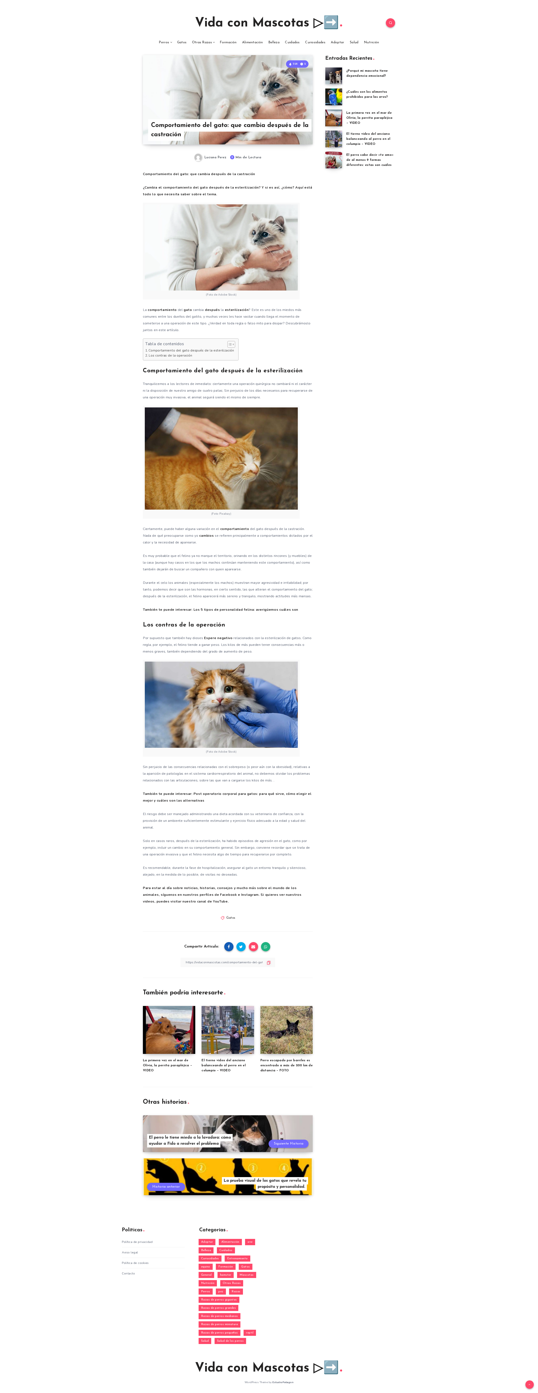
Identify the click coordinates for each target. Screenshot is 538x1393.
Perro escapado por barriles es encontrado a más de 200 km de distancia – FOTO (286, 1065)
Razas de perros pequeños (219, 1332)
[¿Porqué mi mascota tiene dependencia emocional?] (333, 75)
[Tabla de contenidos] (231, 344)
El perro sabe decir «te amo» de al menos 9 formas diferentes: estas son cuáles (369, 160)
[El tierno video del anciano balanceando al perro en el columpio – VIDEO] (333, 139)
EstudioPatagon (282, 1382)
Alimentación (252, 42)
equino (205, 1266)
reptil (249, 1332)
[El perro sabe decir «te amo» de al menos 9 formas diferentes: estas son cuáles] (333, 160)
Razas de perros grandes (218, 1308)
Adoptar (337, 42)
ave (250, 1242)
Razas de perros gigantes (219, 1299)
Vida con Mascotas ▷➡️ (267, 23)
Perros (164, 42)
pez (220, 1291)
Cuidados (292, 42)
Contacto (128, 1273)
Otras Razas (202, 42)
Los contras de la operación (170, 355)
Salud (354, 42)
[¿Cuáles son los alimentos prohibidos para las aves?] (333, 97)
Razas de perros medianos (219, 1316)
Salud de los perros (230, 1341)
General (206, 1275)
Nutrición (371, 42)
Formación (228, 42)
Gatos (182, 42)
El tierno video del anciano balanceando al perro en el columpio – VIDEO (224, 1065)
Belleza (274, 42)
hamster (225, 1275)
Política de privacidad (137, 1242)
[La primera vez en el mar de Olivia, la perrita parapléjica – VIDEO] (333, 118)
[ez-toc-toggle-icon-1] (229, 344)
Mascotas (247, 1275)
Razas (236, 1291)
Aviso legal (130, 1252)
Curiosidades (315, 42)
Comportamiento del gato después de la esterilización (191, 350)
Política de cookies (135, 1263)
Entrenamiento (237, 1258)
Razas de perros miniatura (219, 1324)
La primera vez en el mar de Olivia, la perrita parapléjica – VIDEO (167, 1065)
